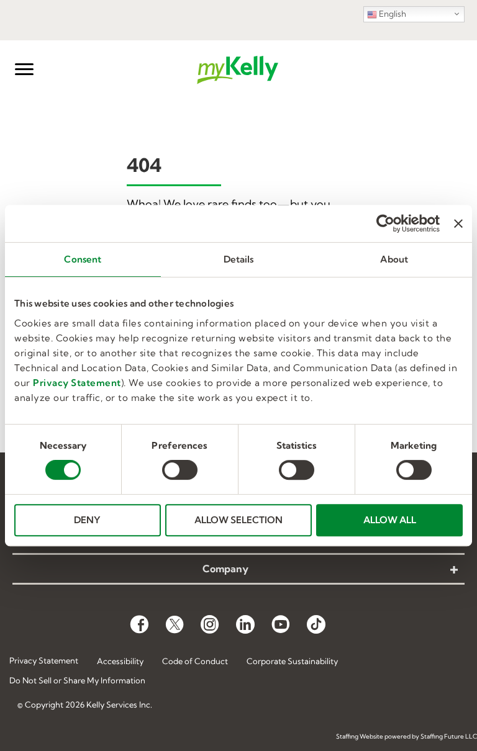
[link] (238, 570)
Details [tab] (239, 259)
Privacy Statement (77, 383)
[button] (24, 69)
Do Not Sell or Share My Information (77, 681)
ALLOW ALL (389, 520)
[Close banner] (458, 223)
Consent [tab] (82, 259)
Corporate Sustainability (292, 661)
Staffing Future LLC (448, 736)
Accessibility (120, 661)
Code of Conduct (195, 661)
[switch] (180, 470)
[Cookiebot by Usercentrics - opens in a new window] (385, 223)
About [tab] (394, 259)
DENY (87, 520)
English (391, 14)
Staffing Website (359, 736)
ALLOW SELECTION (238, 520)
